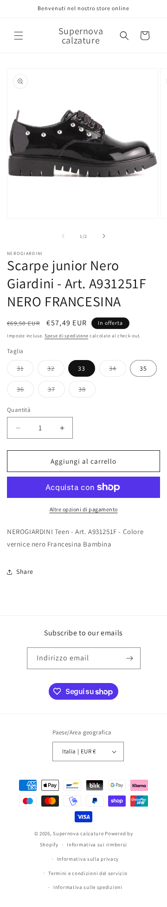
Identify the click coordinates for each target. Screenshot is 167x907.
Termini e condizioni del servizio (87, 873)
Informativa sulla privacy (88, 859)
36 (25, 391)
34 (117, 370)
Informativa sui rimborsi (97, 844)
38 (87, 391)
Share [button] (24, 571)
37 (56, 391)
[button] (18, 35)
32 (55, 370)
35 (143, 368)
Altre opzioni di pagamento (84, 509)
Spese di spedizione (66, 336)
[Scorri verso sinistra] (63, 236)
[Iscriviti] (130, 658)
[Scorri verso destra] (104, 236)
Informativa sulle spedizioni (87, 887)
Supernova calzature (78, 833)
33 (81, 368)
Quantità (19, 410)
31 (25, 370)
